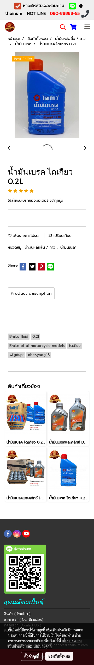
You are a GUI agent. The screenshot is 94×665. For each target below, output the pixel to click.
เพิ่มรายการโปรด (25, 235)
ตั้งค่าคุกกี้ (31, 656)
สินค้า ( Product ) (17, 614)
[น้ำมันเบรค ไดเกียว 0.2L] (47, 95)
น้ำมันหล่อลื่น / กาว (41, 247)
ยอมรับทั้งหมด (59, 656)
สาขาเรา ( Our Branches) (23, 619)
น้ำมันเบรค (68, 247)
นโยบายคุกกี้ (42, 646)
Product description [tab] (31, 293)
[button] (61, 27)
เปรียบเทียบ (62, 235)
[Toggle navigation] (87, 27)
